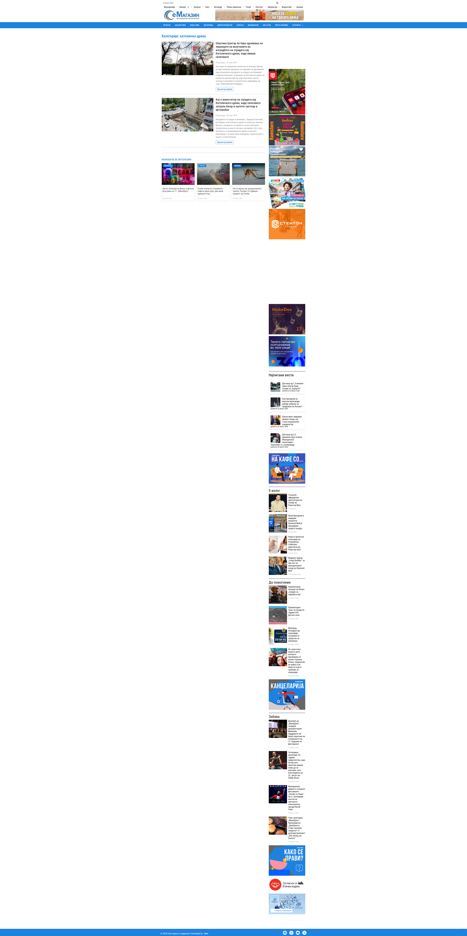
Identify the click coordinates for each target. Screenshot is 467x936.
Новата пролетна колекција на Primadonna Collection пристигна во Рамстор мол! (296, 543)
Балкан (197, 7)
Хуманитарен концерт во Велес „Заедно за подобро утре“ (296, 590)
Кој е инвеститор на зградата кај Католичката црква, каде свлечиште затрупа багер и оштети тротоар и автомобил (238, 104)
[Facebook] (285, 933)
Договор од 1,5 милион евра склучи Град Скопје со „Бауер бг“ (292, 386)
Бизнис (183, 7)
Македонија (169, 7)
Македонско (253, 25)
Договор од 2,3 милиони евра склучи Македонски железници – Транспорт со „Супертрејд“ (286, 439)
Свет (207, 7)
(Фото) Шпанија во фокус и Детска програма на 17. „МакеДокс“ (178, 189)
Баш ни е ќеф (180, 25)
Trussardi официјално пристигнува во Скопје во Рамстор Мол (295, 500)
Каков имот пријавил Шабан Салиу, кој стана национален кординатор (292, 420)
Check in (240, 25)
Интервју (218, 7)
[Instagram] (291, 933)
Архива (299, 7)
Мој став (267, 25)
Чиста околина (281, 25)
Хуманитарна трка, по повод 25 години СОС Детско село (296, 611)
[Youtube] (298, 933)
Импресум (272, 7)
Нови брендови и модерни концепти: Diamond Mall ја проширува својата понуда (296, 522)
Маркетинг (287, 7)
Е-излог (274, 490)
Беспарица (208, 25)
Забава (274, 716)
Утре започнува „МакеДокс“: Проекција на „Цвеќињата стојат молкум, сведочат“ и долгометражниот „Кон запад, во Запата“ (296, 827)
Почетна (167, 25)
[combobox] (290, 3)
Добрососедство (224, 25)
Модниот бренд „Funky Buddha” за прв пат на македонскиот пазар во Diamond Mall (296, 564)
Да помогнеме (280, 582)
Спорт (248, 7)
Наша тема (194, 25)
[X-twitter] (304, 933)
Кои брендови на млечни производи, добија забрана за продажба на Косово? (292, 402)
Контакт (259, 7)
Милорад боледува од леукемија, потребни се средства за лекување (294, 634)
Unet (206, 933)
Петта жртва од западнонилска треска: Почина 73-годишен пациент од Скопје (247, 191)
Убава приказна (234, 7)
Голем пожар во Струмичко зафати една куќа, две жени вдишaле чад (210, 191)
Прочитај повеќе (224, 89)
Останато (296, 25)
